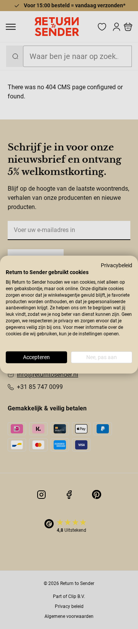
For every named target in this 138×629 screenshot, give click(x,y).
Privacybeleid (116, 265)
